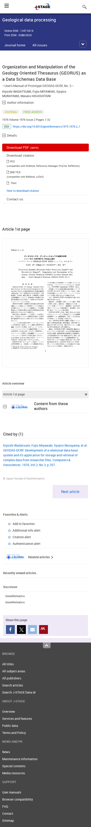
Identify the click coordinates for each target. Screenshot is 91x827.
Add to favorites (24, 524)
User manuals (11, 792)
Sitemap (8, 820)
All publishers (11, 678)
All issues (39, 45)
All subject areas (13, 671)
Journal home (14, 45)
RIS (12, 161)
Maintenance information (20, 759)
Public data (10, 726)
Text (14, 183)
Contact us (15, 199)
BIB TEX (15, 172)
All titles (8, 664)
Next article (70, 491)
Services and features (17, 718)
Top (47, 645)
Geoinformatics (15, 596)
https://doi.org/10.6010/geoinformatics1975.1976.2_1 (46, 126)
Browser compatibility (17, 799)
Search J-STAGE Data (17, 692)
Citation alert (22, 537)
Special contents (13, 766)
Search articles (12, 685)
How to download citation (23, 191)
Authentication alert (26, 543)
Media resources (13, 773)
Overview (8, 711)
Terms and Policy (14, 733)
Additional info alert (26, 530)
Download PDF (23, 147)
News (6, 752)
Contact (7, 813)
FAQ (5, 806)
